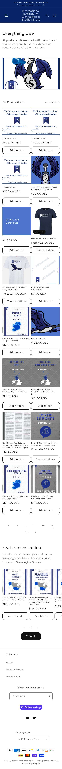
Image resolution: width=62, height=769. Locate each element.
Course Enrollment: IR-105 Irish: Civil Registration (16, 497)
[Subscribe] (48, 696)
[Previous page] (8, 525)
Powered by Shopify (31, 763)
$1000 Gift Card (38, 138)
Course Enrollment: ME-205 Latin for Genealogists (43, 497)
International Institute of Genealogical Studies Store (35, 761)
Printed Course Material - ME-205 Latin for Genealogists (44, 444)
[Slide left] (24, 628)
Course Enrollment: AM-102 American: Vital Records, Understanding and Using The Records (40, 601)
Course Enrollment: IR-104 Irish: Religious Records (16, 340)
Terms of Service (15, 669)
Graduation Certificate (12, 221)
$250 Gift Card (9, 187)
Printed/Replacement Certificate (40, 288)
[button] (6, 15)
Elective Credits (38, 339)
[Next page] (35, 532)
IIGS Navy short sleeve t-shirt (44, 238)
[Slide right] (37, 628)
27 (34, 525)
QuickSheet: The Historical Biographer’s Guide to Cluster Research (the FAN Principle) (15, 445)
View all (31, 636)
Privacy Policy (13, 676)
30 (26, 532)
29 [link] (51, 525)
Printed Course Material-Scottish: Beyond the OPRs (14, 391)
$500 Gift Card (9, 138)
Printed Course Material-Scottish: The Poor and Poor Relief (43, 392)
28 (43, 525)
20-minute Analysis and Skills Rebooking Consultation (44, 188)
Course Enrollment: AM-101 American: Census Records (14, 599)
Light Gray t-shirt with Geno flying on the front (14, 288)
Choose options (45, 250)
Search (9, 662)
